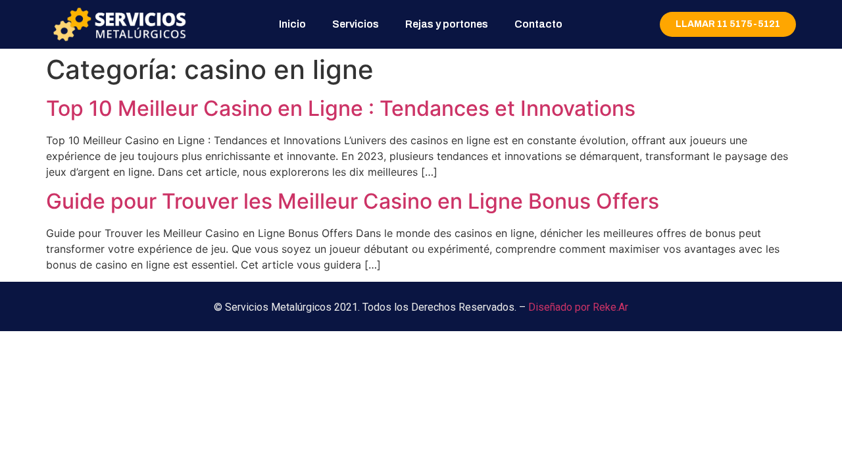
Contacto (538, 24)
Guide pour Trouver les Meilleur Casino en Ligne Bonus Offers (352, 201)
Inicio (292, 24)
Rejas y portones (446, 24)
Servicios (355, 24)
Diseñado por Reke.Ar (578, 307)
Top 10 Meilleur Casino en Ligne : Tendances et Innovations (340, 108)
